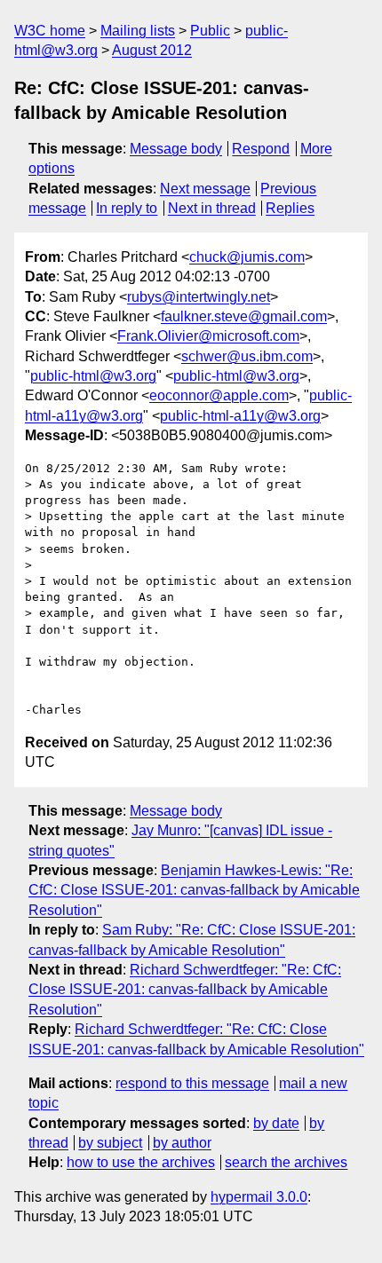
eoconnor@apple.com (219, 395)
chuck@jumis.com (247, 256)
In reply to (126, 208)
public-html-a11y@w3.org (240, 415)
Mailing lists (137, 30)
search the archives (286, 1162)
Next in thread (212, 208)
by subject (110, 1142)
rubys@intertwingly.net (198, 296)
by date (276, 1123)
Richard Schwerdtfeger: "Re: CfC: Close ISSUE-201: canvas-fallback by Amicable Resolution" (184, 989)
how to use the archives (141, 1162)
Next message (205, 188)
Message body (176, 148)
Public (210, 30)
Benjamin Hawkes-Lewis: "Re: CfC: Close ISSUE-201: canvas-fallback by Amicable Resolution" (194, 890)
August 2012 (152, 50)
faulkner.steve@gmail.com (244, 316)
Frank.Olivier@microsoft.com (208, 335)
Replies (290, 208)
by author (182, 1142)
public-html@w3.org (93, 375)
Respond (261, 148)
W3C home (49, 30)
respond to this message (192, 1083)
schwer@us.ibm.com (247, 356)
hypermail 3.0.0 (259, 1196)
